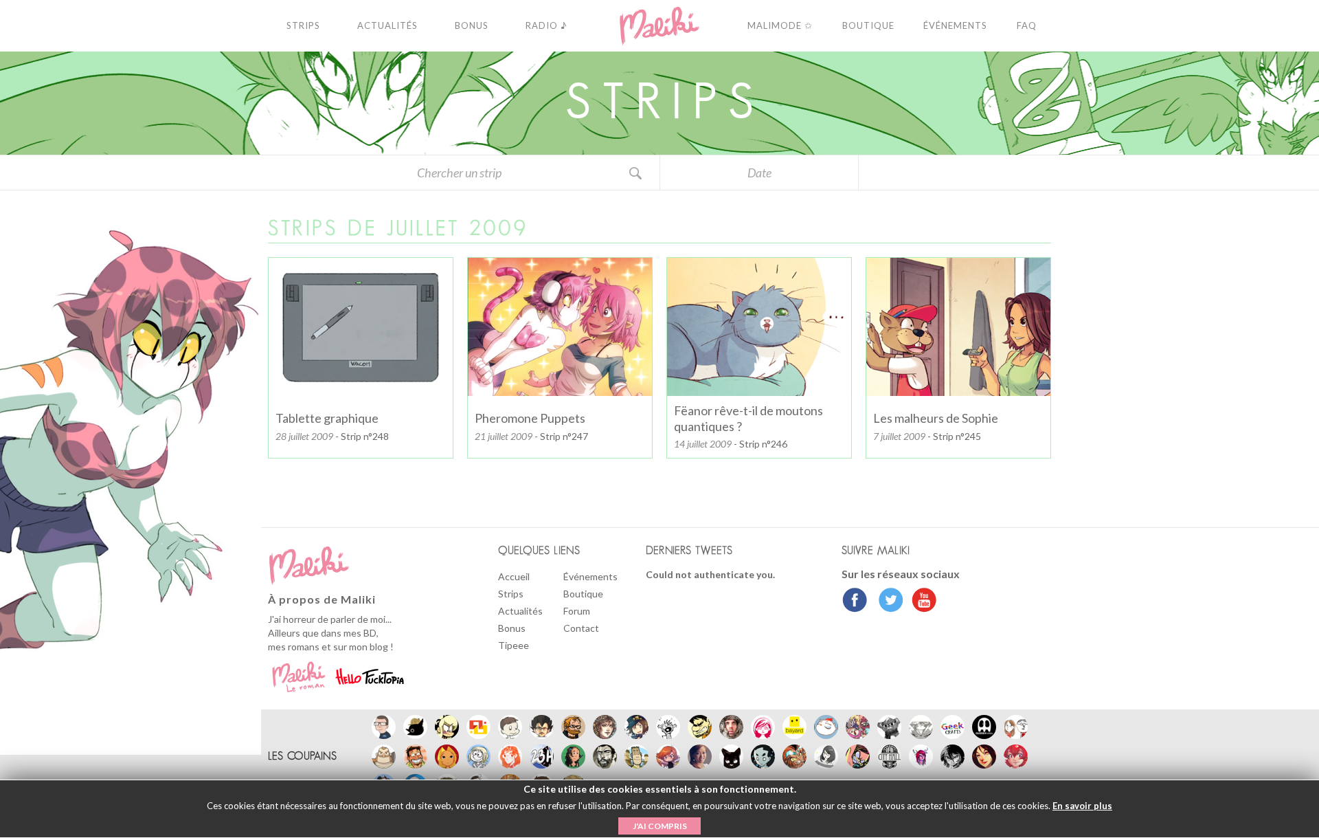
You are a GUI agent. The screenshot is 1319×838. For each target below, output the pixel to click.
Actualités (520, 611)
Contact (581, 628)
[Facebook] (855, 601)
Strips (510, 593)
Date (759, 172)
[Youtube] (921, 601)
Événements (590, 576)
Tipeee (513, 645)
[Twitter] (887, 601)
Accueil (514, 576)
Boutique (583, 593)
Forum (576, 611)
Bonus (512, 628)
